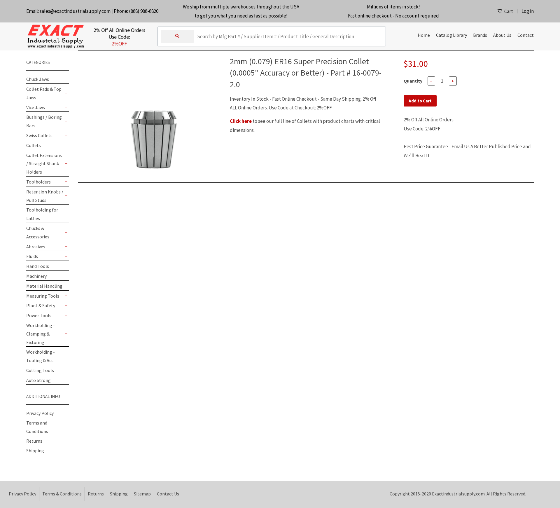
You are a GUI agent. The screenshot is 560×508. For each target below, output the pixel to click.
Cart (508, 11)
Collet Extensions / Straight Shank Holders (44, 163)
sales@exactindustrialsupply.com (75, 11)
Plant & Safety (40, 305)
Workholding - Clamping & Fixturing (40, 333)
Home (424, 35)
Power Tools (38, 315)
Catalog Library (451, 35)
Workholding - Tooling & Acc (40, 356)
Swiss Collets (39, 135)
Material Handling (44, 286)
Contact (525, 35)
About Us (502, 35)
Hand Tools (37, 266)
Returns (34, 441)
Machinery (36, 276)
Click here (241, 121)
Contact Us (168, 494)
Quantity (413, 81)
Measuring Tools (42, 296)
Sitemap (142, 494)
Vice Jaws (35, 107)
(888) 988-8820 (143, 11)
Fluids (32, 256)
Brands (480, 35)
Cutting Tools (40, 370)
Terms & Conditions (62, 494)
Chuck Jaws (37, 79)
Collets (33, 145)
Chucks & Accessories (37, 232)
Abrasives (35, 246)
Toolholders (38, 182)
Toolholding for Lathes (42, 214)
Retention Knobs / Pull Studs (44, 196)
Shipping (35, 450)
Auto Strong (38, 380)
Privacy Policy (40, 413)
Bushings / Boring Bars (44, 121)
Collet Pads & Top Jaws (44, 93)
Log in (528, 11)
